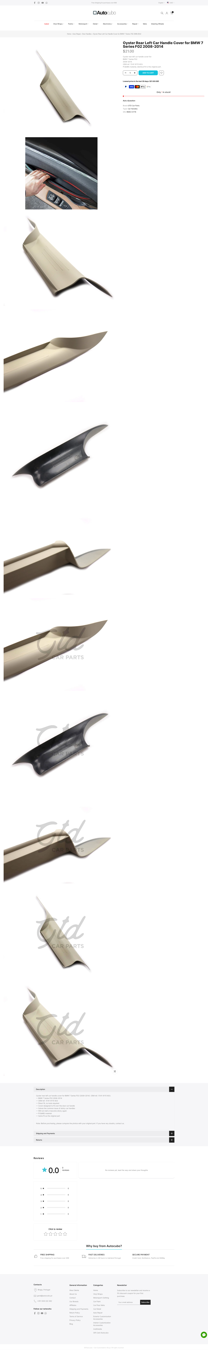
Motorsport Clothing (101, 1298)
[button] (55, 1188)
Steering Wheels (157, 24)
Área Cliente (74, 1290)
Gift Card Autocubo (100, 1333)
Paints (70, 24)
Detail (95, 24)
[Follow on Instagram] (39, 2)
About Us (73, 1294)
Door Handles (87, 34)
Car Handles (132, 109)
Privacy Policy (75, 1320)
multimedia (97, 1329)
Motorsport (83, 24)
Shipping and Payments (78, 1309)
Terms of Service (76, 1316)
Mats (145, 24)
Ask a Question (129, 101)
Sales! (46, 24)
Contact (72, 1298)
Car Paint (97, 1301)
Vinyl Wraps (57, 24)
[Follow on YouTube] (43, 2)
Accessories (122, 24)
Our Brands (73, 1301)
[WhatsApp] (47, 2)
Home (69, 34)
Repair (134, 24)
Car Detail (97, 1309)
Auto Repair (77, 34)
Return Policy (74, 1313)
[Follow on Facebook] (35, 2)
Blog (71, 1324)
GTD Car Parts (133, 106)
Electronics (107, 24)
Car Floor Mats (99, 1305)
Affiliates (72, 1305)
